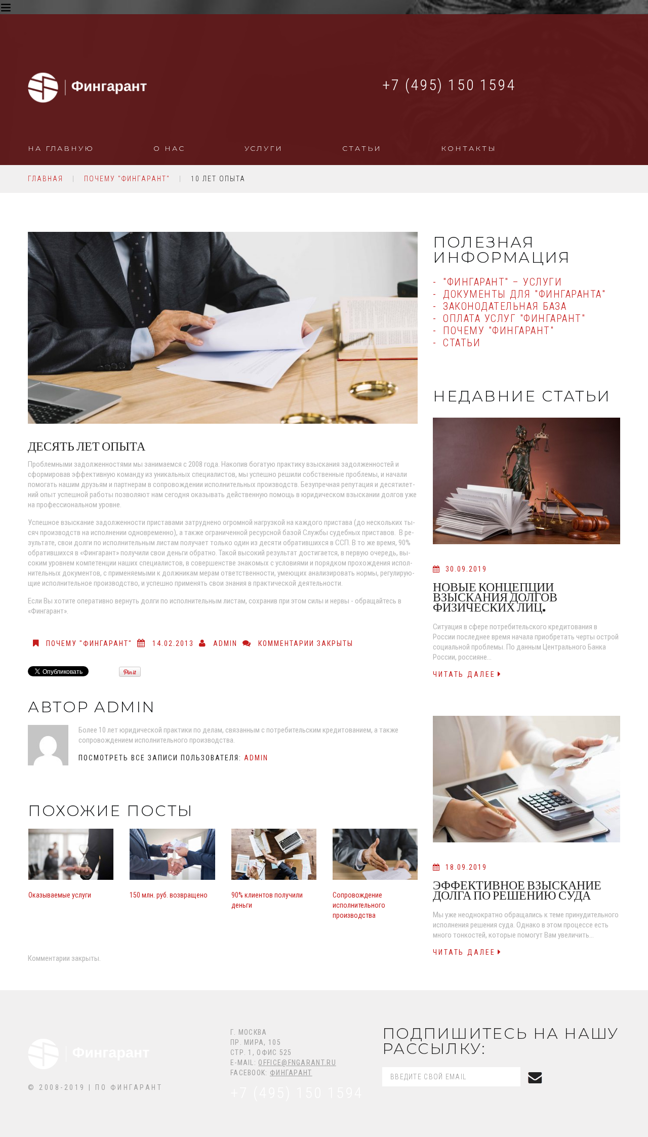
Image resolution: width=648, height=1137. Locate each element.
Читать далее (464, 674)
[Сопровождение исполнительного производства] (375, 854)
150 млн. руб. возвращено (169, 895)
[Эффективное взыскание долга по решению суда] (526, 779)
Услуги (264, 148)
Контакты (468, 148)
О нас (169, 148)
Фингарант (291, 1073)
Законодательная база (504, 306)
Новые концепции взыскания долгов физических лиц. (495, 597)
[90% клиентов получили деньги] (273, 854)
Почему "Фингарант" (127, 179)
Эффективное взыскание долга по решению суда (517, 890)
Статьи (362, 148)
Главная (45, 179)
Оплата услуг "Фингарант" (514, 318)
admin (225, 643)
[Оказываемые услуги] (70, 854)
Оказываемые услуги (59, 895)
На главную (61, 148)
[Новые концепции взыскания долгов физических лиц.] (526, 481)
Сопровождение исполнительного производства (359, 905)
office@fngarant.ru (297, 1063)
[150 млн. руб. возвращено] (172, 854)
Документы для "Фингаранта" (524, 294)
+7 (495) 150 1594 (448, 85)
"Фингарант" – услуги (502, 282)
